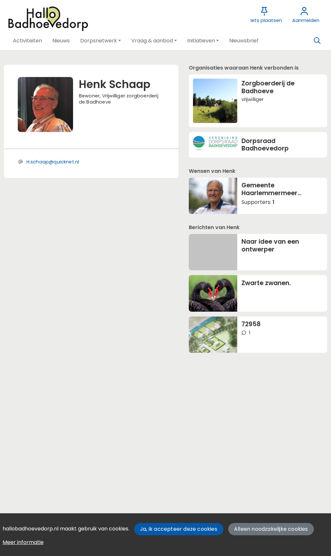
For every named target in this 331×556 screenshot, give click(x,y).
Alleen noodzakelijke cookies (271, 529)
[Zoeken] (317, 41)
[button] (27, 40)
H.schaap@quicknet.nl (53, 162)
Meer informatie (23, 542)
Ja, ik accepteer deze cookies (178, 529)
